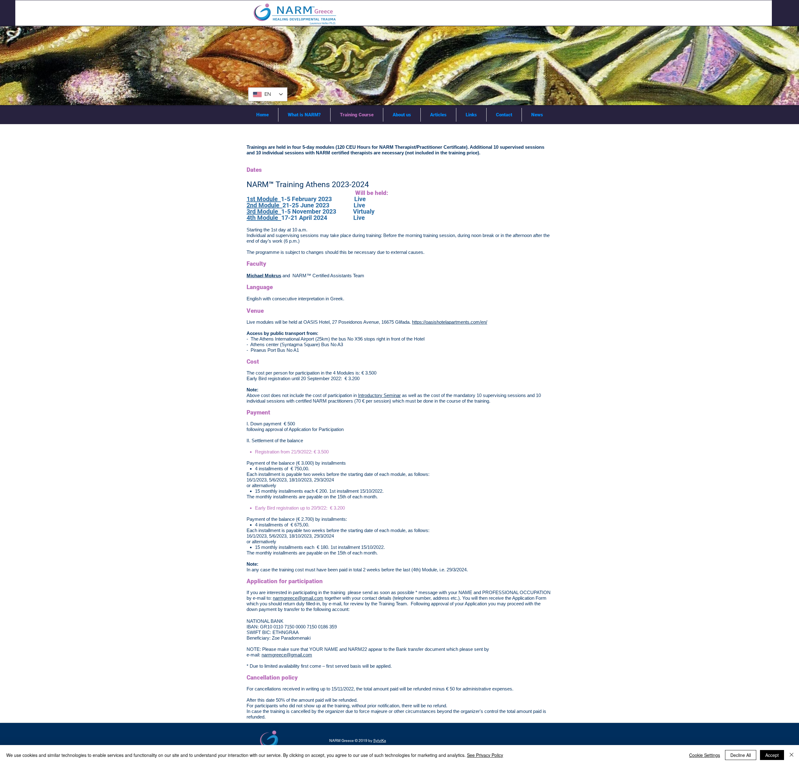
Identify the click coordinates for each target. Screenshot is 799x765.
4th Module (264, 217)
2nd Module (264, 205)
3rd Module (264, 211)
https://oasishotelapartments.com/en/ (449, 322)
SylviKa (379, 740)
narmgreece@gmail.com (298, 598)
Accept (772, 755)
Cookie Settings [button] (704, 755)
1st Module (264, 199)
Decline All (740, 755)
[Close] (791, 755)
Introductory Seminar (379, 395)
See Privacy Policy (485, 755)
